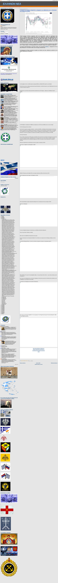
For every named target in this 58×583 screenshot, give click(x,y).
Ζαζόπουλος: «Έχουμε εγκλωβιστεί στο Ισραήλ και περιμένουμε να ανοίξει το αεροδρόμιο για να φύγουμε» (8, 355)
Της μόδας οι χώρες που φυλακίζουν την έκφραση (7, 279)
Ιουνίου (3, 300)
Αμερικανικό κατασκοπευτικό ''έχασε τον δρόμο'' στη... (8, 272)
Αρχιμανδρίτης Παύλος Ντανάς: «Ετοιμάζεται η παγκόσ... (8, 278)
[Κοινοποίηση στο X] (30, 360)
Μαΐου (3, 301)
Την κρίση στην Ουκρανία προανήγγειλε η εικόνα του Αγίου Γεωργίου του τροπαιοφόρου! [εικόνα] (11, 127)
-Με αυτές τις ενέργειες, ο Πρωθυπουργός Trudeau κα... (8, 240)
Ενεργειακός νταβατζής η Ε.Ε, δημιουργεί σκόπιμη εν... (8, 239)
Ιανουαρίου (3, 304)
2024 (2, 216)
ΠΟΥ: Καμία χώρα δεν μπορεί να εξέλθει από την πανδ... (8, 245)
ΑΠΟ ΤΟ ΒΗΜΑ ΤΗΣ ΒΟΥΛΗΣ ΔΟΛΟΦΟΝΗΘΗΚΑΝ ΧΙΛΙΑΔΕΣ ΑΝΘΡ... (9, 253)
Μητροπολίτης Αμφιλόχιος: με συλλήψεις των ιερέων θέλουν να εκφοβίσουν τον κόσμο (11, 110)
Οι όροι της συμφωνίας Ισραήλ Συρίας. (6, 336)
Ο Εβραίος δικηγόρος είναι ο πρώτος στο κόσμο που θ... (8, 229)
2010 (2, 312)
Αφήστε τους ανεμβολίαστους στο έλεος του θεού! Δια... (8, 276)
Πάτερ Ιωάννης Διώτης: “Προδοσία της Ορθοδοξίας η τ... (8, 280)
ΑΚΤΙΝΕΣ (2, 340)
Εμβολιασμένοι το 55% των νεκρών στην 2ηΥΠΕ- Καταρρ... (8, 289)
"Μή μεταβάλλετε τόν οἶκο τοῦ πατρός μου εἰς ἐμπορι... (8, 277)
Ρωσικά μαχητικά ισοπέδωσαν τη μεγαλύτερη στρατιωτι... (8, 222)
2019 (2, 305)
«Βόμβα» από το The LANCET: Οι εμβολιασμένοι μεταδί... (8, 291)
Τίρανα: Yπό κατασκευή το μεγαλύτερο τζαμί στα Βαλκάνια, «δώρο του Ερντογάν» (10, 99)
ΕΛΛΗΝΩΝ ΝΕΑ (12, 3)
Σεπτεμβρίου (3, 298)
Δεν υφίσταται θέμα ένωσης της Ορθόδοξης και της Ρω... (8, 259)
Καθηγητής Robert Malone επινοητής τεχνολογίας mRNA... (8, 220)
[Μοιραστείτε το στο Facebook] (31, 360)
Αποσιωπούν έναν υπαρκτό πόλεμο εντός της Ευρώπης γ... (8, 271)
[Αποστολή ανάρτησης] (28, 360)
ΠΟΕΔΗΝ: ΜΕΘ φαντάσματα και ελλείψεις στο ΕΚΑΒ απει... (8, 246)
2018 (2, 306)
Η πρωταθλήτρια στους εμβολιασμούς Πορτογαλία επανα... (8, 292)
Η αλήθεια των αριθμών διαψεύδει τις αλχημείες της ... (8, 261)
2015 (2, 308)
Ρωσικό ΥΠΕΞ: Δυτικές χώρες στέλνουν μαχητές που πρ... (8, 266)
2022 (2, 217)
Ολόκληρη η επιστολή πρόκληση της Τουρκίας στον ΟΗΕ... (8, 284)
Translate (7, 33)
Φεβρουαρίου (3, 303)
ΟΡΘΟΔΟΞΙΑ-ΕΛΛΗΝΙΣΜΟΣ (5, 326)
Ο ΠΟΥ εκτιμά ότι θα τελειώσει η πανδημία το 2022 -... (8, 235)
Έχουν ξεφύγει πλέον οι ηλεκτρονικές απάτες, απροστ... (8, 242)
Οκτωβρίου (3, 297)
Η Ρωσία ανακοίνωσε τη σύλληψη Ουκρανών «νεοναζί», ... (8, 260)
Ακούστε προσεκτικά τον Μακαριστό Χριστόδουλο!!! (8, 286)
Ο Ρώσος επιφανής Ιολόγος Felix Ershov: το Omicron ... (8, 241)
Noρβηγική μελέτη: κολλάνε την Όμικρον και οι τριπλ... (8, 225)
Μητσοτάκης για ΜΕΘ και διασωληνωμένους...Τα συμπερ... (8, 248)
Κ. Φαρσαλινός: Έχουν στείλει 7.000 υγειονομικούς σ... (8, 223)
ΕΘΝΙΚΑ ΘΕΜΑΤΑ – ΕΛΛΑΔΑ (5, 348)
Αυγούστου (3, 299)
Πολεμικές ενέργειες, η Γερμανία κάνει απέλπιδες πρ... (8, 264)
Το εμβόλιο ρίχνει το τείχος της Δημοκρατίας (7, 232)
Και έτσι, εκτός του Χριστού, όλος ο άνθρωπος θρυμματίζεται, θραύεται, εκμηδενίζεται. (10, 113)
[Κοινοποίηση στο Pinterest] (32, 360)
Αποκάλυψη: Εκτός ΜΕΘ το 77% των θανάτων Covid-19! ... (8, 256)
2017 (2, 307)
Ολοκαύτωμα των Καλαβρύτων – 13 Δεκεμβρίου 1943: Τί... (8, 263)
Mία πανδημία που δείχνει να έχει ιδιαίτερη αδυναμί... (8, 244)
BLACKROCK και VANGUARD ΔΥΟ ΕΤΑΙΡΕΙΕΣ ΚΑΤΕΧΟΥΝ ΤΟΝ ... (9, 251)
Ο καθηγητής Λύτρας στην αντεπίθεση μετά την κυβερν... (8, 249)
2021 (2, 218)
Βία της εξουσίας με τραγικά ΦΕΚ (5, 273)
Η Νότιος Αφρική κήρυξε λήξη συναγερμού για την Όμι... (8, 221)
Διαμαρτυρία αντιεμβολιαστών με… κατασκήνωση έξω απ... (8, 282)
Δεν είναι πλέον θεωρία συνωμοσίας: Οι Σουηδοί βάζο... (8, 296)
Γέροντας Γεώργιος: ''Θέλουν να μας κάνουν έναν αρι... (8, 226)
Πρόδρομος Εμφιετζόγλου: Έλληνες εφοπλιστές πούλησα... (8, 287)
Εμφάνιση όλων (16, 364)
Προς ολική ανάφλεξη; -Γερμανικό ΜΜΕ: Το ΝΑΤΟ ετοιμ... (8, 237)
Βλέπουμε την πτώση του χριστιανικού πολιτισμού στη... (8, 258)
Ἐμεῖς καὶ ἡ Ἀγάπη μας (7, 327)
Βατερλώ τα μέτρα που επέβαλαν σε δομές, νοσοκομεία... (8, 228)
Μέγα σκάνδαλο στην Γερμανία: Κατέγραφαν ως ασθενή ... (8, 227)
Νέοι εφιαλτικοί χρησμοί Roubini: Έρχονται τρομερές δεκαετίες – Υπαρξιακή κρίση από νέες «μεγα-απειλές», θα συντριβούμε (11, 107)
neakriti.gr (47, 46)
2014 (2, 309)
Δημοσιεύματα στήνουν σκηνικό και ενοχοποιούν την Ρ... (8, 268)
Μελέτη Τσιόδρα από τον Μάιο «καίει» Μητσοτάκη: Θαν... (8, 254)
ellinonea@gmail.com (9, 74)
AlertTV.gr (3, 295)
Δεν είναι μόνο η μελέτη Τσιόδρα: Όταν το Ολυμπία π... (8, 252)
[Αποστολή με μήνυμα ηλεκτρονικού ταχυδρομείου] (29, 360)
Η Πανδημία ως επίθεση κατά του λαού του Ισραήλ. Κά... (8, 230)
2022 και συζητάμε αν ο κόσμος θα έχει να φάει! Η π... (8, 294)
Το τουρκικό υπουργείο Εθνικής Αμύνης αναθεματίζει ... (8, 247)
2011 (2, 311)
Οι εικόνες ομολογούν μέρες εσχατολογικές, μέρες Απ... (8, 283)
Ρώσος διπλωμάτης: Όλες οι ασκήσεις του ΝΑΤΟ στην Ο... (8, 234)
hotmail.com (3, 346)
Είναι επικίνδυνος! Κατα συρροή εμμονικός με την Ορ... (8, 233)
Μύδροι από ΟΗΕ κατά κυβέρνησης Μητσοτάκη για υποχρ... (8, 275)
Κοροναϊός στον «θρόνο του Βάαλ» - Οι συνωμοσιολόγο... (8, 285)
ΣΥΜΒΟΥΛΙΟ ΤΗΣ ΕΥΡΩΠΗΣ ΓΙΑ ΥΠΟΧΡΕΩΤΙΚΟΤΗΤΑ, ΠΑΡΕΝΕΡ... (9, 270)
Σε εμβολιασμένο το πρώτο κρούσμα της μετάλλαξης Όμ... (8, 290)
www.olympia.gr (3, 331)
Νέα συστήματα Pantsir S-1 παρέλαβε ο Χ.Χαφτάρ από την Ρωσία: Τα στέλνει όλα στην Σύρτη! (10, 103)
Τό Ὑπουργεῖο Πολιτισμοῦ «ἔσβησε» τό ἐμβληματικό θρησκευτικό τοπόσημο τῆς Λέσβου (10, 341)
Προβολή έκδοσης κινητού (38, 364)
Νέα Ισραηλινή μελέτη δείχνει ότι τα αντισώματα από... (8, 265)
